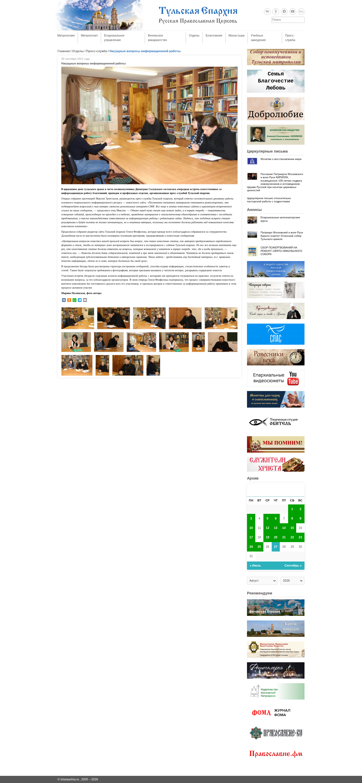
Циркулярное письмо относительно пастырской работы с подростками (269, 200)
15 (292, 527)
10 (251, 527)
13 (275, 527)
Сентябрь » (293, 565)
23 (300, 537)
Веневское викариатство (157, 38)
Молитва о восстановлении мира (281, 158)
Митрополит (89, 35)
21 (284, 537)
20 (275, 537)
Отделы (194, 35)
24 (251, 546)
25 (259, 546)
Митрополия (66, 35)
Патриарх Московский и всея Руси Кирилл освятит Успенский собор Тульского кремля (282, 236)
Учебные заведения (258, 38)
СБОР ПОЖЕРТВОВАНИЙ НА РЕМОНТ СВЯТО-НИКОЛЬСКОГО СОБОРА (281, 251)
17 (251, 537)
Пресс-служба (290, 38)
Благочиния (214, 35)
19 (267, 537)
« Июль (255, 565)
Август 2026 (276, 490)
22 (292, 537)
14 (284, 527)
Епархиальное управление (114, 38)
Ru (301, 11)
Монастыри (237, 35)
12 (267, 527)
